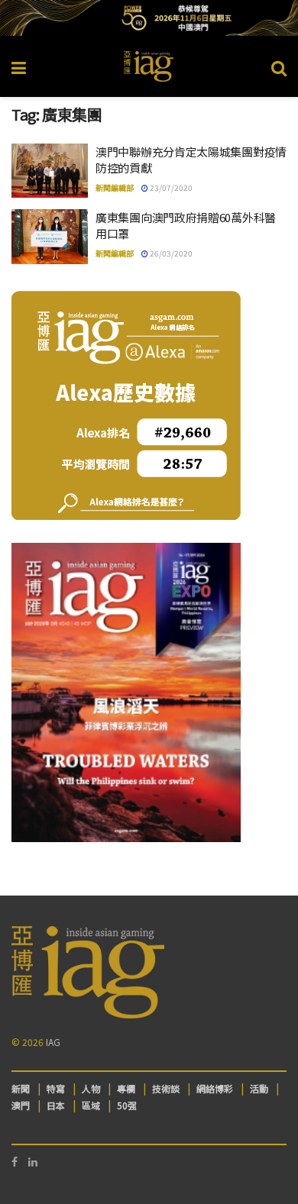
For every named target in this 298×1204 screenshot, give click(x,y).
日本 (56, 1105)
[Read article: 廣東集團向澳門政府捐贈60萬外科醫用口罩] (49, 236)
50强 (127, 1105)
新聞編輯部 (115, 187)
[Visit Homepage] (149, 66)
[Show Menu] (18, 66)
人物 (91, 1088)
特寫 (56, 1088)
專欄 (126, 1088)
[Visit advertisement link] (149, 18)
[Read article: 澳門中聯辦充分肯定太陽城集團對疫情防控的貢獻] (49, 171)
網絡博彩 (214, 1088)
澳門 (20, 1105)
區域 (91, 1105)
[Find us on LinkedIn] (32, 1161)
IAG (53, 1041)
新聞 (20, 1088)
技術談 (166, 1088)
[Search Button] (279, 66)
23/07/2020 (170, 187)
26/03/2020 (170, 253)
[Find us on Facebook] (14, 1161)
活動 (259, 1088)
